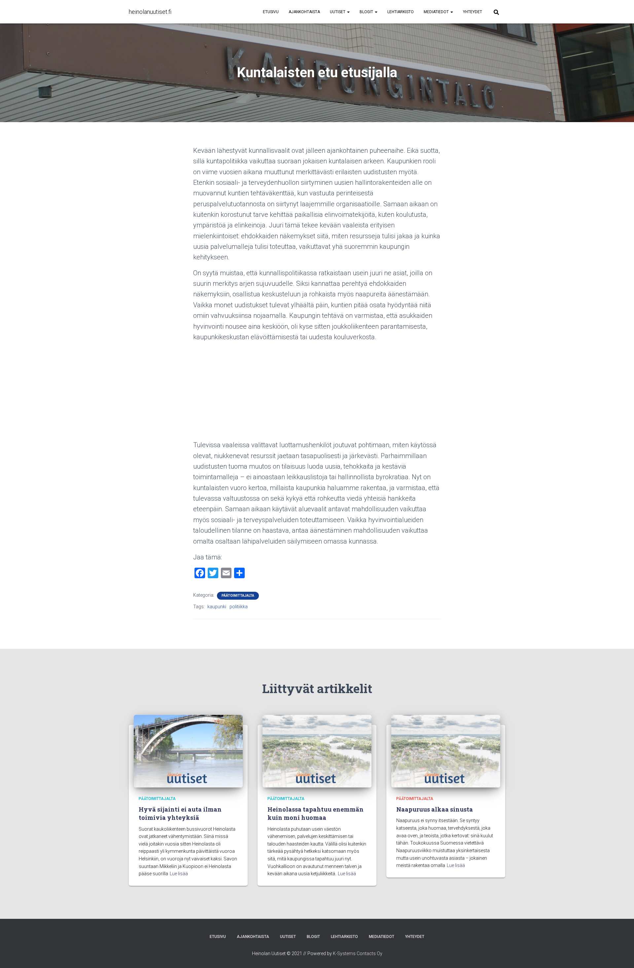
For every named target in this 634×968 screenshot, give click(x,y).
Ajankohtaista (304, 12)
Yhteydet (472, 12)
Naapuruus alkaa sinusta (434, 809)
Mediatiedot (437, 12)
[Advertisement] (317, 393)
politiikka (238, 606)
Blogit (367, 12)
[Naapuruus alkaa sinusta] (445, 750)
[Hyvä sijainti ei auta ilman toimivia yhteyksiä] (188, 750)
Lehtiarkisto (400, 12)
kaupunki (216, 606)
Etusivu (271, 12)
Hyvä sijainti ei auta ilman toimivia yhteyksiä (180, 813)
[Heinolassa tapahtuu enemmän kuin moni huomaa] (317, 750)
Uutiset (338, 12)
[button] (348, 12)
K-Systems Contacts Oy (357, 953)
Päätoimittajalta (238, 595)
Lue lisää (179, 873)
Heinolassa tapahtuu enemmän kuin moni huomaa (315, 813)
